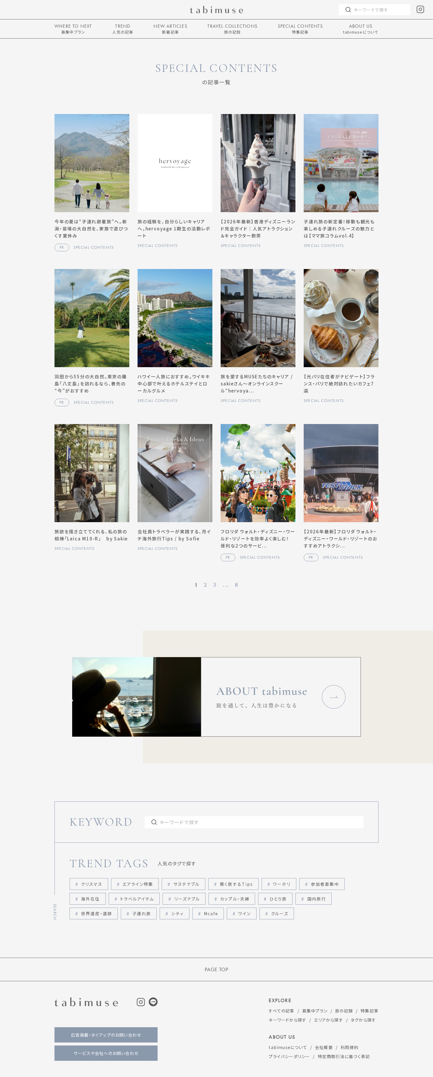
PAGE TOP (216, 969)
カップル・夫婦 (234, 899)
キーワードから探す (287, 1020)
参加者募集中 (325, 884)
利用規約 (349, 1047)
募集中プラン (315, 1011)
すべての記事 (281, 1011)
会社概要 (324, 1047)
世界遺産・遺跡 (96, 913)
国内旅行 (316, 899)
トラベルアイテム (137, 899)
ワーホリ (281, 884)
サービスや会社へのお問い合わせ (106, 1053)
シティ (177, 913)
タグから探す (363, 1020)
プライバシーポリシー (289, 1056)
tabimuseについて (288, 1047)
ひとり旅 (278, 899)
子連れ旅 (141, 913)
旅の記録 (344, 1011)
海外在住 (90, 899)
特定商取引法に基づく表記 (344, 1056)
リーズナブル (187, 899)
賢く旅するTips (236, 884)
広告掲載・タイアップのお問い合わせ (106, 1035)
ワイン (244, 913)
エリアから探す (328, 1020)
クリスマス (92, 884)
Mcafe (211, 913)
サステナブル (186, 884)
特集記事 (370, 1011)
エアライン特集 (138, 884)
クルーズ (279, 913)
